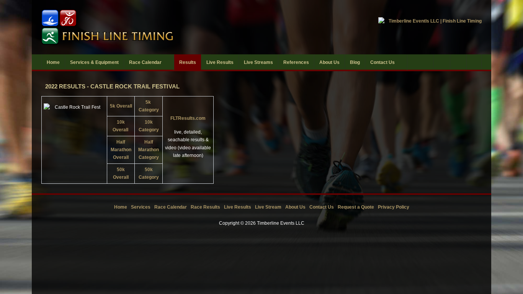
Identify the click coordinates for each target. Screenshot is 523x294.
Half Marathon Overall (121, 149)
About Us (295, 207)
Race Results (205, 207)
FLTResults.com (188, 118)
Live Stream (268, 207)
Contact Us (321, 207)
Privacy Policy (393, 207)
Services (140, 207)
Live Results (237, 207)
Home (120, 207)
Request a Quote (356, 207)
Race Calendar (170, 207)
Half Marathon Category (148, 149)
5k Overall (121, 106)
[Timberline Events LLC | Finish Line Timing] (146, 27)
